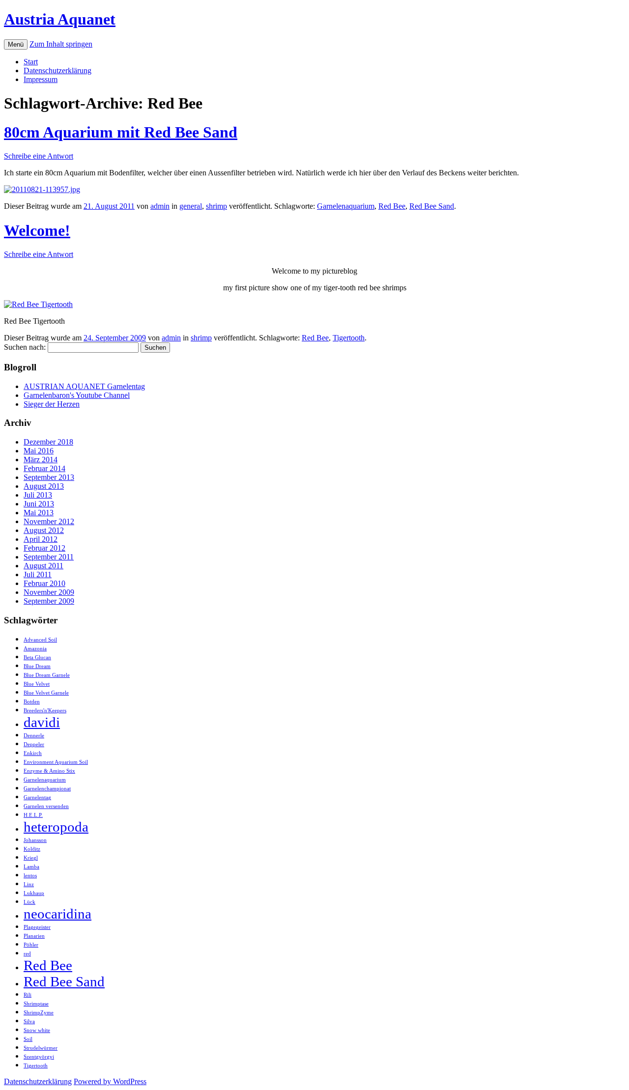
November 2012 (49, 521)
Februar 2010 (44, 583)
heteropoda (56, 827)
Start (31, 61)
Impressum (40, 79)
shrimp (216, 206)
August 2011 (43, 565)
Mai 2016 (39, 451)
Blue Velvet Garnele (46, 693)
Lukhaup (34, 893)
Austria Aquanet (59, 19)
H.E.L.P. (33, 815)
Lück (29, 902)
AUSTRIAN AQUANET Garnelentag (84, 386)
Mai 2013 (39, 512)
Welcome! (37, 230)
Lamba (31, 866)
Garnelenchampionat (47, 788)
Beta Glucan (37, 657)
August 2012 (44, 530)
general (190, 206)
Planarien (34, 936)
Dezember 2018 (48, 442)
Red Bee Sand (431, 206)
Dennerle (34, 735)
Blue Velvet (37, 684)
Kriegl (31, 858)
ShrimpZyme (39, 1012)
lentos (30, 875)
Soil (28, 1039)
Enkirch (33, 753)
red (27, 953)
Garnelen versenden (46, 806)
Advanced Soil (40, 640)
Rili (27, 995)
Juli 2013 (38, 495)
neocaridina (57, 914)
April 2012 (40, 539)
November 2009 (49, 592)
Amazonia (35, 648)
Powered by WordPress (110, 1081)
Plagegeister (37, 927)
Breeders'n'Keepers (45, 710)
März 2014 (40, 459)
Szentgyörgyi (39, 1057)
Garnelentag (37, 797)
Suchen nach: (25, 347)
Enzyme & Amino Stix (49, 771)
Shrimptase (36, 1003)
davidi (42, 722)
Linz (29, 884)
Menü (16, 44)
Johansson (35, 840)
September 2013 (49, 477)
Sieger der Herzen (52, 404)
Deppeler (34, 744)
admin (160, 206)
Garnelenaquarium (345, 206)
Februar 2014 (44, 468)
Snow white (37, 1030)
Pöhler (31, 945)
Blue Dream (37, 666)
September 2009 (49, 601)
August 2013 (44, 486)
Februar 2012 (44, 548)
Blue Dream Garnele (47, 675)
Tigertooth (349, 338)
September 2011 (49, 557)
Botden (32, 701)
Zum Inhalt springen (60, 44)
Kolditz (32, 849)
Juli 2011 (38, 574)
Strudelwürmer (40, 1048)
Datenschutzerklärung (57, 70)
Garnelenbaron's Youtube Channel (77, 395)
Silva (29, 1021)
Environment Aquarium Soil (56, 762)
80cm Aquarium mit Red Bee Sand (120, 132)
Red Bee (391, 206)
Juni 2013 (39, 504)
